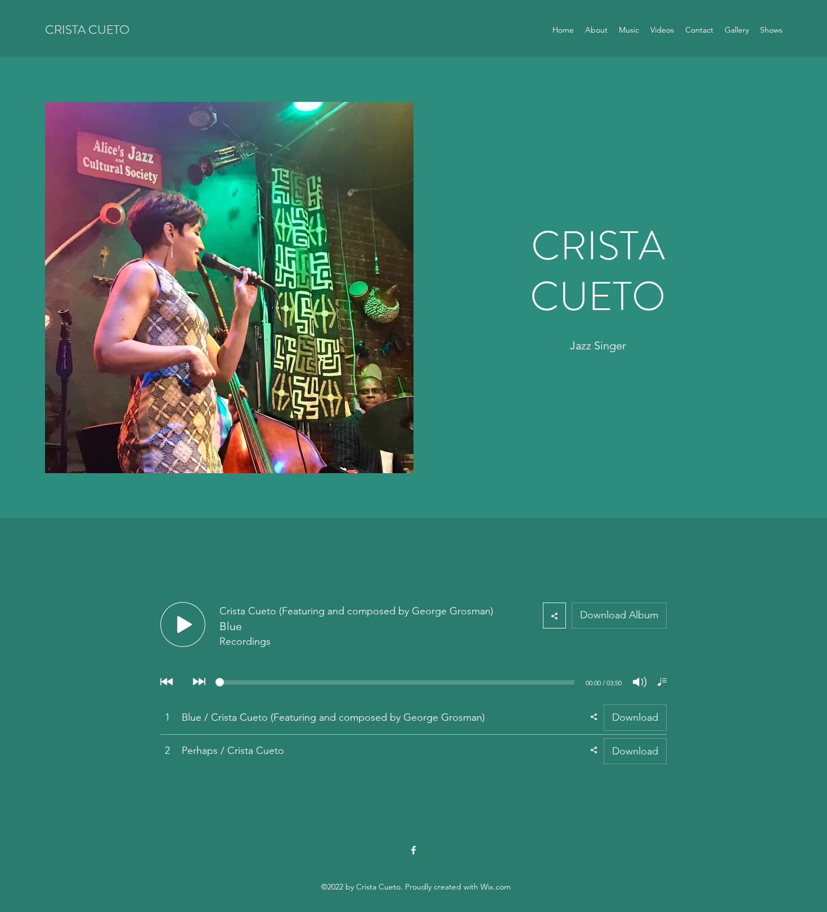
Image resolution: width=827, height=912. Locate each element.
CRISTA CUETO (87, 29)
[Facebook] (413, 850)
